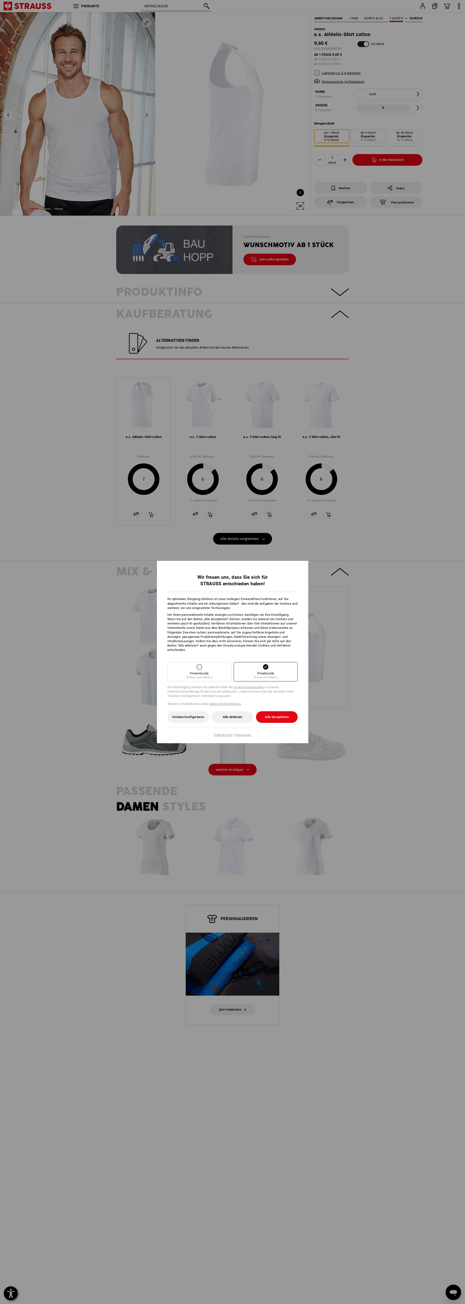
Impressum (243, 735)
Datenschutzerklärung (225, 704)
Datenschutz (223, 735)
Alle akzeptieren (277, 717)
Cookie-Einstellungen (249, 687)
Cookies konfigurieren (188, 717)
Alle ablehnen (232, 717)
